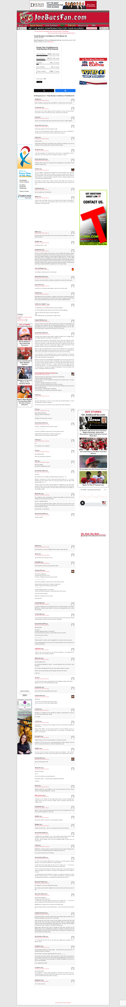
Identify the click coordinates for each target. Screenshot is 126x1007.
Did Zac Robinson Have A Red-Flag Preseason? (24, 343)
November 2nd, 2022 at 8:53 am (42, 150)
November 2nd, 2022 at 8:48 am (42, 138)
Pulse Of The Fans (21, 320)
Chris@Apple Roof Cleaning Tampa (45, 373)
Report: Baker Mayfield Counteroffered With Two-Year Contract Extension (25, 402)
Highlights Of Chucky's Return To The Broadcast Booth (24, 381)
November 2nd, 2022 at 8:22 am (42, 108)
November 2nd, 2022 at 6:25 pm (42, 807)
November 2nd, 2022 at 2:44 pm (42, 659)
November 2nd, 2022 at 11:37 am (42, 424)
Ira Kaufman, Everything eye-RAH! (24, 317)
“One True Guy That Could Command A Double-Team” (61, 33)
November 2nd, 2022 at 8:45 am (42, 126)
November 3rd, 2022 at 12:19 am (42, 968)
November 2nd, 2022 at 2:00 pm (42, 624)
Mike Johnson (39, 795)
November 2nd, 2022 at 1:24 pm (42, 615)
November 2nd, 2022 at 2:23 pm (42, 649)
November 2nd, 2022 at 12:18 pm (42, 462)
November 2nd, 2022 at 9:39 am (42, 294)
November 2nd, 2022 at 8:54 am (42, 160)
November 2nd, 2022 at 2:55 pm (42, 678)
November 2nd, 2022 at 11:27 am (42, 410)
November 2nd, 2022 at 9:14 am (42, 242)
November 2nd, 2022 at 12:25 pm (42, 514)
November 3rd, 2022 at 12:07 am (42, 914)
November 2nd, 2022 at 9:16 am (42, 250)
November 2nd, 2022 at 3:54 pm (42, 696)
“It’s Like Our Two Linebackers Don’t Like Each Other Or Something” (52, 31)
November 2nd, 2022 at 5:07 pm (42, 759)
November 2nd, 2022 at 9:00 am (42, 189)
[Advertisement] (24, 58)
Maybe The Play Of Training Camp (93, 485)
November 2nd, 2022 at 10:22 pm (42, 846)
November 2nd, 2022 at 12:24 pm (42, 494)
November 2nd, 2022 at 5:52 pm (42, 796)
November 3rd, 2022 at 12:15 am (42, 937)
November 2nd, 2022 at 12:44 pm (42, 571)
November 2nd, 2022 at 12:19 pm (42, 471)
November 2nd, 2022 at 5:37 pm (42, 786)
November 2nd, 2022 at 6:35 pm (42, 825)
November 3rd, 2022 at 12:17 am (42, 947)
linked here (50, 41)
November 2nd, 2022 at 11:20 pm (42, 883)
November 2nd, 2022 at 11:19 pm (42, 858)
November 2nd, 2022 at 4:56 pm (42, 737)
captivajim (38, 648)
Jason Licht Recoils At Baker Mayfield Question (25, 362)
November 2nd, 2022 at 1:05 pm (42, 604)
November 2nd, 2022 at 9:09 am (42, 233)
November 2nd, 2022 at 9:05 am (42, 197)
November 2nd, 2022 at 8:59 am (42, 170)
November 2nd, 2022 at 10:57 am (42, 334)
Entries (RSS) (58, 1002)
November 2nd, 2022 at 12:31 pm (42, 546)
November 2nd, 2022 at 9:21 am (42, 269)
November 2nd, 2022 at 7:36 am (42, 100)
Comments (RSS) (66, 1002)
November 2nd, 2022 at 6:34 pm (42, 817)
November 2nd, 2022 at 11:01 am (42, 374)
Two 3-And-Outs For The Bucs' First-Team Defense (93, 452)
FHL (18, 315)
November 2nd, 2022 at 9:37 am (42, 286)
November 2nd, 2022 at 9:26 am (42, 277)
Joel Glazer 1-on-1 (21, 319)
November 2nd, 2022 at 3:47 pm (42, 688)
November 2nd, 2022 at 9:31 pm (42, 833)
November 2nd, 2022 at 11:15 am (42, 396)
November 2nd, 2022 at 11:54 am (42, 441)
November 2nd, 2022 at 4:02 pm (42, 710)
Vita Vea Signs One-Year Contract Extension (93, 469)
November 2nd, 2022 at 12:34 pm (42, 555)
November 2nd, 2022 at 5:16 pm (42, 768)
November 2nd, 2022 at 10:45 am (42, 321)
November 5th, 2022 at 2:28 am (42, 981)
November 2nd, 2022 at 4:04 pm (42, 722)
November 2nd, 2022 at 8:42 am (42, 118)
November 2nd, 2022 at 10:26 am (42, 305)
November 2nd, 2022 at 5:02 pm (42, 749)
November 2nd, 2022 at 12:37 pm (42, 563)
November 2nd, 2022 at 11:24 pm (42, 895)
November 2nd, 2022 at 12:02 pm (42, 451)
